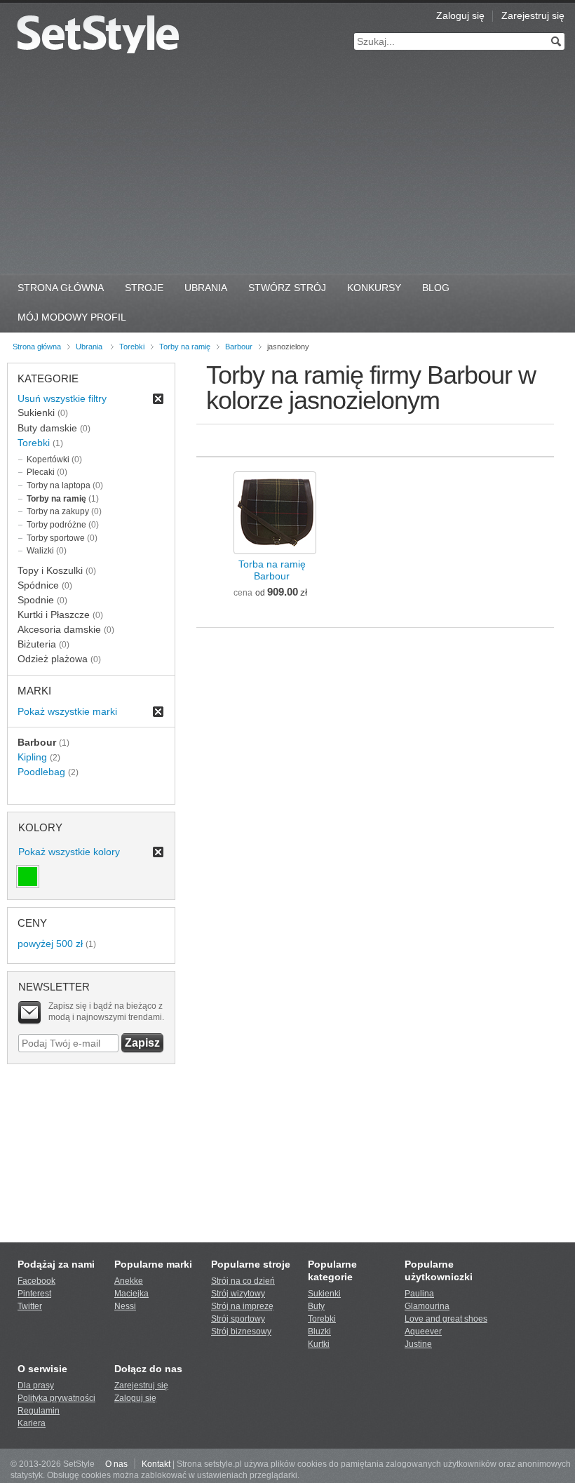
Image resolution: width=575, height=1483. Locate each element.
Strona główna (37, 346)
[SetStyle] (98, 34)
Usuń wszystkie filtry (62, 398)
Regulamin (39, 1411)
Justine (418, 1344)
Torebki (131, 346)
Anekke (128, 1281)
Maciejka (131, 1294)
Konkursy (374, 287)
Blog (435, 287)
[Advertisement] (287, 168)
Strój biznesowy (241, 1331)
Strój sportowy (238, 1319)
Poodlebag (41, 771)
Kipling (32, 757)
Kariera (32, 1423)
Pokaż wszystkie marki (67, 711)
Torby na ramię (184, 346)
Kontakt (156, 1464)
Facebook (36, 1281)
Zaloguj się (460, 15)
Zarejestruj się (532, 15)
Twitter (30, 1306)
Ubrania (205, 287)
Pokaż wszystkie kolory (69, 851)
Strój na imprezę (242, 1306)
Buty (316, 1306)
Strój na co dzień (243, 1281)
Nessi (125, 1306)
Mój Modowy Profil (72, 317)
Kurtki (319, 1344)
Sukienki (324, 1294)
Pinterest (34, 1294)
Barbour (238, 346)
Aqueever (423, 1331)
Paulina (419, 1294)
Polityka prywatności (56, 1398)
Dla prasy (36, 1385)
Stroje (144, 287)
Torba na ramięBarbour (272, 570)
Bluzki (319, 1331)
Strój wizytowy (238, 1294)
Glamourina (427, 1306)
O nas (116, 1464)
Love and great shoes (446, 1319)
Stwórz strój (287, 287)
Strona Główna (61, 287)
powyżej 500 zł (50, 943)
